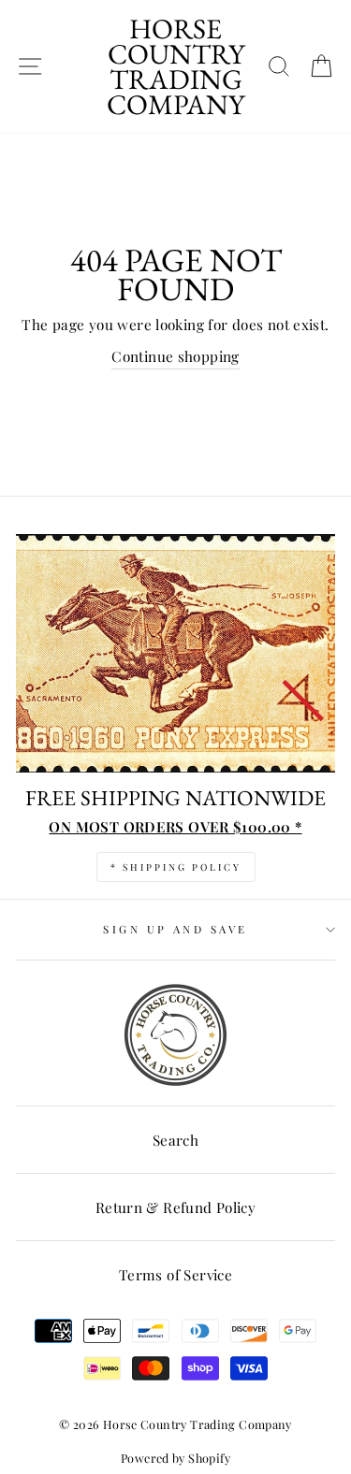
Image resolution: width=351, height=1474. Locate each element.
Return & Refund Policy (175, 1207)
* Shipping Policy (175, 867)
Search (175, 1139)
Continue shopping (175, 356)
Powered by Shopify (175, 1458)
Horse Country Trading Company (175, 66)
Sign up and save (175, 929)
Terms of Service (175, 1274)
